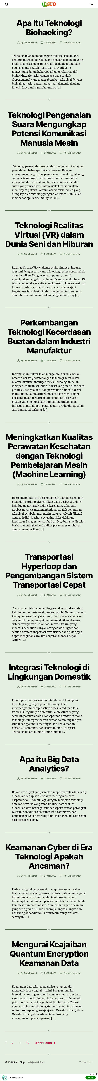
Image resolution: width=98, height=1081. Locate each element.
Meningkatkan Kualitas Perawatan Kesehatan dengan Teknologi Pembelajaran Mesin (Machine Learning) (49, 455)
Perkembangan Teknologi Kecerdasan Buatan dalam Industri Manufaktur (49, 336)
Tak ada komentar (72, 42)
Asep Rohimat (30, 42)
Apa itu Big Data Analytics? (49, 763)
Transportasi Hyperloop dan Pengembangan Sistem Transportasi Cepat (49, 571)
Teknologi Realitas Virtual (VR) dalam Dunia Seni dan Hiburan (49, 234)
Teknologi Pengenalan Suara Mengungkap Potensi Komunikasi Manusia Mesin (49, 129)
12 (27, 1043)
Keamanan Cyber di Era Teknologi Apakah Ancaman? (48, 856)
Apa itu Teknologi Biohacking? (49, 27)
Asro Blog (19, 1062)
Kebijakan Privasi (36, 1062)
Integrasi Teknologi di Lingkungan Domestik (49, 671)
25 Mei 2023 (50, 42)
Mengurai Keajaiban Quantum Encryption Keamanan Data (49, 953)
